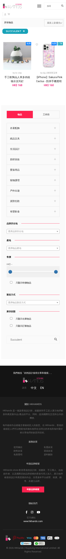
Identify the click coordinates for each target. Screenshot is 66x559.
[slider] (10, 272)
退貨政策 (48, 451)
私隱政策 (48, 447)
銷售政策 (18, 451)
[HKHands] (12, 6)
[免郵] (17, 56)
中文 (34, 388)
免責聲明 (18, 454)
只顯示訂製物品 (23, 326)
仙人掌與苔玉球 (50, 73)
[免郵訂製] (49, 56)
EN (42, 388)
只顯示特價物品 (23, 283)
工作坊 (46, 114)
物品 (20, 114)
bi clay (18, 73)
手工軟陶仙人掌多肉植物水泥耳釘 (17, 79)
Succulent (14, 31)
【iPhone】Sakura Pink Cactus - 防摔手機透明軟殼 (48, 81)
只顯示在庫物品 (23, 319)
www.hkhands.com (33, 521)
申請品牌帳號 (33, 489)
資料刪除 (48, 454)
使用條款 (18, 447)
